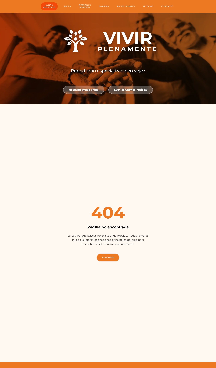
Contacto (167, 6)
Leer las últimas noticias (130, 89)
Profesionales (126, 6)
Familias (104, 6)
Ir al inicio (108, 257)
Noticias (148, 6)
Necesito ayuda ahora (84, 89)
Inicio (67, 6)
